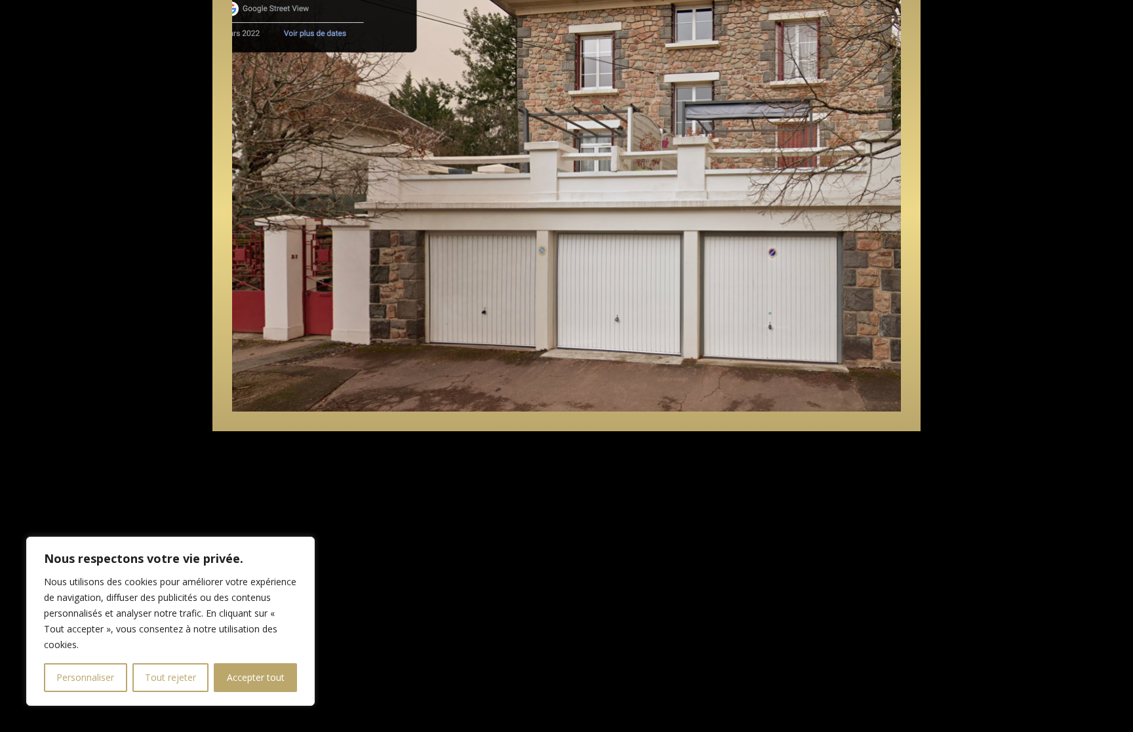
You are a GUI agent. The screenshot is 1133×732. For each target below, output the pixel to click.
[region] (170, 621)
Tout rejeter (170, 677)
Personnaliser (85, 677)
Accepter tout (256, 677)
